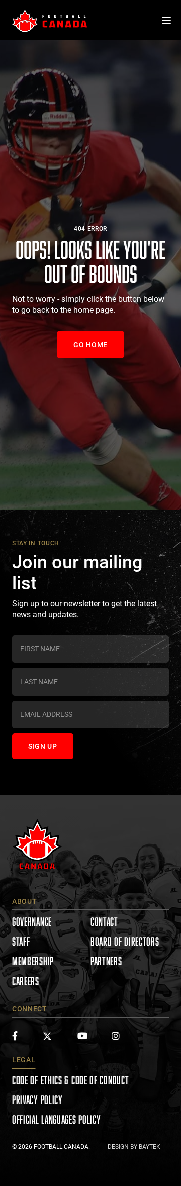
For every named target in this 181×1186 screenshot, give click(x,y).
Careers (25, 981)
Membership (33, 961)
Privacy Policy (37, 1099)
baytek (149, 1146)
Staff (21, 941)
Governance (32, 921)
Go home (90, 345)
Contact (104, 921)
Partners (106, 961)
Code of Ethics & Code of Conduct (70, 1080)
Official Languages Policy (56, 1119)
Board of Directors (124, 941)
